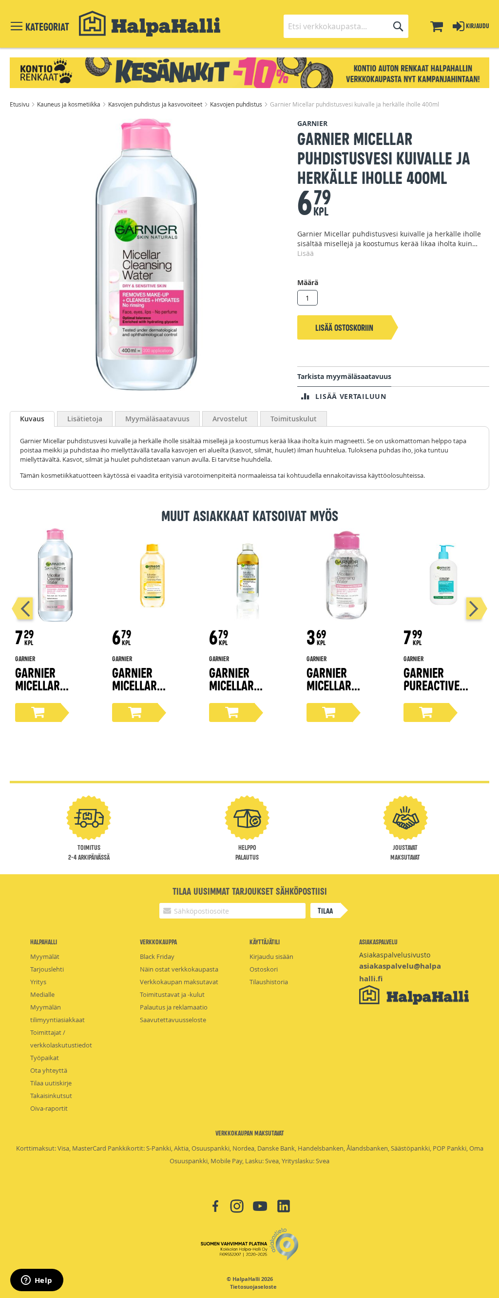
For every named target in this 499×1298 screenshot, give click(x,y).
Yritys (38, 981)
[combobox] (346, 26)
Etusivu (20, 104)
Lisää (305, 253)
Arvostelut (230, 418)
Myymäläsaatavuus (157, 418)
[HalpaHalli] (149, 23)
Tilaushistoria (269, 981)
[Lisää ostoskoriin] (38, 712)
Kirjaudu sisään (271, 956)
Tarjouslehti (47, 969)
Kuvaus (32, 418)
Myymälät (44, 956)
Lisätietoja (84, 418)
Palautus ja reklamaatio (174, 1007)
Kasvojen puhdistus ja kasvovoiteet (156, 104)
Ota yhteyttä (48, 1070)
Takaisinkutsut (51, 1095)
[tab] (32, 419)
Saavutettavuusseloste (173, 1019)
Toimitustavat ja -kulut (172, 994)
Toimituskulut (293, 418)
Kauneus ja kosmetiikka (69, 104)
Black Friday (157, 956)
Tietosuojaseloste (253, 1287)
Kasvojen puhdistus (237, 104)
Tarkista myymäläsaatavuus (344, 376)
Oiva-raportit (49, 1108)
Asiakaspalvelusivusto (394, 954)
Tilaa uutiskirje (51, 1083)
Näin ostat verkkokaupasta (179, 969)
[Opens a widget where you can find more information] (36, 1281)
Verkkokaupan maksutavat (179, 981)
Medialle (42, 994)
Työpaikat (44, 1057)
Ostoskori (264, 969)
